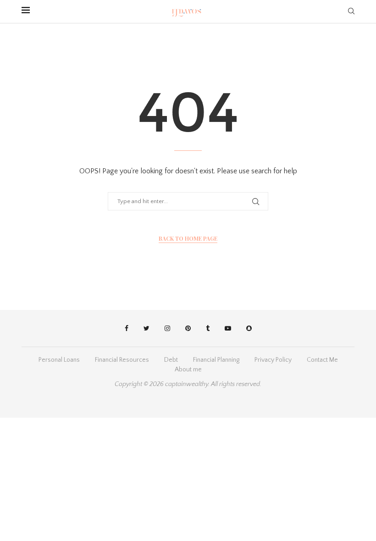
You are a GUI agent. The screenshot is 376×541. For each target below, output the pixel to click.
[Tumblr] (208, 328)
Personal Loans (59, 360)
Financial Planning (216, 360)
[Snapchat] (249, 328)
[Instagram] (167, 328)
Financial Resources (122, 360)
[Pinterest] (188, 328)
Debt (171, 360)
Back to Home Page (188, 238)
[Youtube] (228, 328)
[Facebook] (126, 328)
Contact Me (322, 360)
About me (188, 369)
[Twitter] (146, 328)
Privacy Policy (273, 360)
